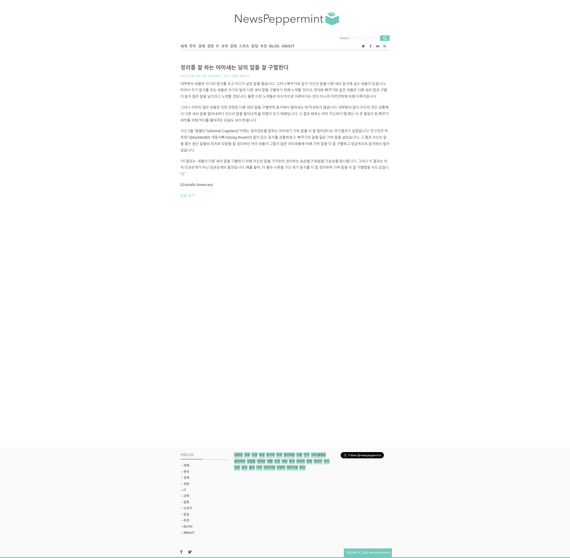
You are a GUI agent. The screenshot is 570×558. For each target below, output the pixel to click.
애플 (270, 461)
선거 (306, 455)
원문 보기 (187, 196)
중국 (251, 467)
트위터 (281, 467)
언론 (277, 461)
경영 (210, 46)
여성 (284, 461)
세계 (183, 46)
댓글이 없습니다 (241, 76)
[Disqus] (285, 263)
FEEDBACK (353, 552)
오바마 (301, 461)
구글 (254, 455)
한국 (192, 46)
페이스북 (292, 467)
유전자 (318, 461)
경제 (201, 46)
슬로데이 (239, 461)
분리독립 (289, 455)
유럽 (309, 461)
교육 (247, 455)
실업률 (251, 461)
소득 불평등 (318, 455)
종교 (244, 467)
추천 (263, 46)
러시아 (271, 455)
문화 (233, 46)
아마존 (261, 461)
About (288, 46)
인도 (326, 461)
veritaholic (214, 76)
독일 (262, 455)
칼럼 (254, 46)
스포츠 (244, 46)
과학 (224, 46)
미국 (279, 455)
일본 (237, 467)
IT (217, 46)
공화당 (238, 455)
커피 (259, 467)
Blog (274, 46)
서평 (299, 455)
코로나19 (269, 467)
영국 (292, 461)
